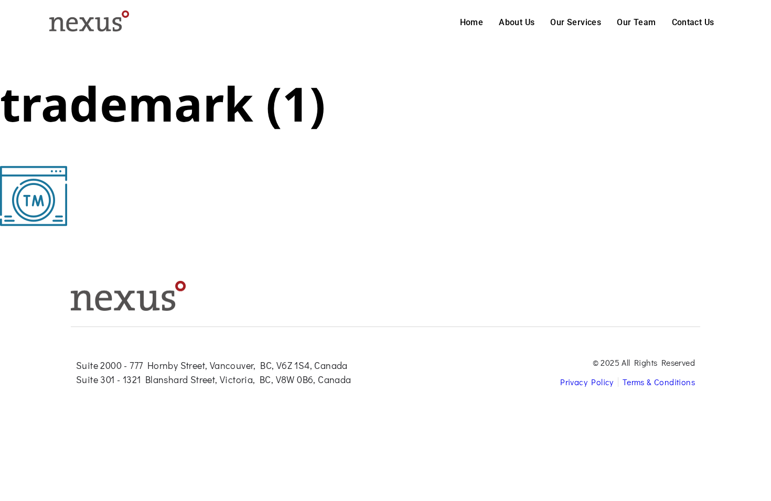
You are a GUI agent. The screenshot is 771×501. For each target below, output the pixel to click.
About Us (516, 22)
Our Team (636, 22)
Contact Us (693, 22)
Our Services (575, 22)
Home (472, 22)
